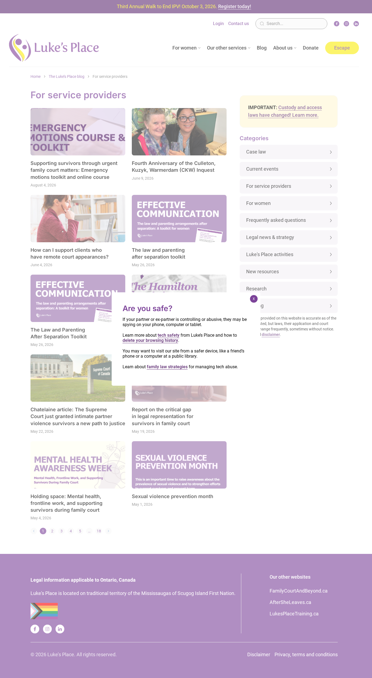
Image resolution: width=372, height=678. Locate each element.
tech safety (168, 335)
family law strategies (167, 366)
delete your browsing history (150, 340)
